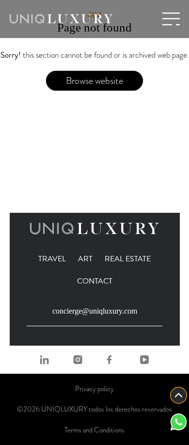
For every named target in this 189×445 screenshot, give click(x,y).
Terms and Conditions (94, 430)
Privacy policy (94, 388)
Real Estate (128, 259)
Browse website (94, 81)
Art (85, 259)
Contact (94, 281)
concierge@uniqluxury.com (94, 311)
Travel (52, 259)
